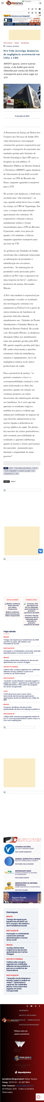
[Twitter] (27, 1006)
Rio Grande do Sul (26, 652)
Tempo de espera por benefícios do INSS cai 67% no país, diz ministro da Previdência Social (17, 922)
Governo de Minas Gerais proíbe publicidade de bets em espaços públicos (22, 708)
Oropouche (15, 643)
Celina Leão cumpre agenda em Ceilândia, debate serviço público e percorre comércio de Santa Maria (22, 671)
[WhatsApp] (30, 122)
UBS (33, 471)
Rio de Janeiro (12, 652)
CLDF (6, 691)
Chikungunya (29, 598)
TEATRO (17, 660)
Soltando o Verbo (25, 658)
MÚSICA (17, 641)
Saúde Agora (24, 656)
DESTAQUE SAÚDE (23, 614)
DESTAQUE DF (8, 43)
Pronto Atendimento (10, 471)
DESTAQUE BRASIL (22, 612)
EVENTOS (26, 627)
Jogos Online (25, 633)
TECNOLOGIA (27, 660)
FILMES (10, 631)
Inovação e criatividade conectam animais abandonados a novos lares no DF (17, 936)
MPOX (10, 641)
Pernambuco (21, 645)
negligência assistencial (23, 468)
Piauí (29, 645)
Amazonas (30, 596)
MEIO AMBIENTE (11, 639)
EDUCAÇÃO (27, 621)
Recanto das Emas (24, 471)
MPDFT (11, 468)
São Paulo (26, 654)
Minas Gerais (24, 639)
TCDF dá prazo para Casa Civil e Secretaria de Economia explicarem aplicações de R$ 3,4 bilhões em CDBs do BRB (21, 697)
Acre (13, 596)
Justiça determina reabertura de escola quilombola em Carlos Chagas (17, 951)
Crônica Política (17, 608)
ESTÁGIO (17, 627)
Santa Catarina (16, 654)
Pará (23, 643)
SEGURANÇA (25, 43)
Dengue (28, 610)
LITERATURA (18, 635)
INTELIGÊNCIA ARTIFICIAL (31, 631)
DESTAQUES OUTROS (18, 618)
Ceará (21, 598)
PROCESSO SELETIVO (19, 648)
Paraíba (30, 643)
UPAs (16, 473)
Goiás (18, 631)
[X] (36, 13)
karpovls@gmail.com (24, 1085)
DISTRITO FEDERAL (14, 959)
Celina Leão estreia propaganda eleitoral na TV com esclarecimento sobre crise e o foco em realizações (22, 718)
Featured (10, 629)
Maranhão (28, 635)
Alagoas (21, 596)
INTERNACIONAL (12, 633)
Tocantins (14, 662)
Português (27, 1)
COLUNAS (21, 600)
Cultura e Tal (11, 610)
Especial (16, 625)
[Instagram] (32, 13)
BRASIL (13, 598)
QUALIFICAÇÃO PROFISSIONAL (18, 650)
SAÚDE (17, 43)
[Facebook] (29, 13)
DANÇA (21, 610)
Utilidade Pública (25, 662)
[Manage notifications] (38, 1097)
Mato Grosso (19, 637)
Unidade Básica (8, 473)
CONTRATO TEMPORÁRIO (23, 606)
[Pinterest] (24, 122)
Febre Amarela (21, 629)
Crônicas (28, 608)
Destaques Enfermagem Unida (30, 616)
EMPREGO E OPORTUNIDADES (21, 623)
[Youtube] (39, 13)
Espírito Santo (26, 625)
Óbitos (35, 468)
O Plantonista (28, 641)
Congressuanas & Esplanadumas (29, 604)
